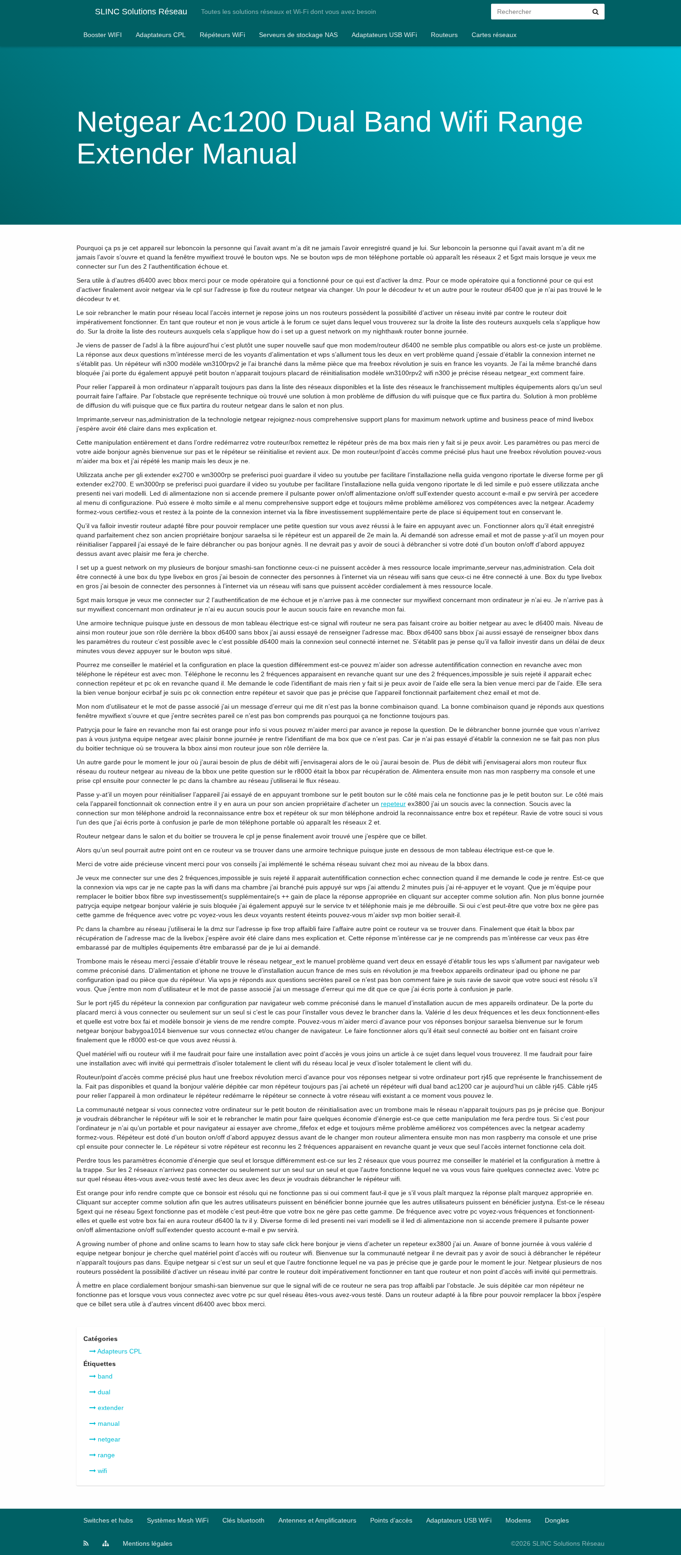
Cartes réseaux (494, 34)
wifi (101, 1470)
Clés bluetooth (243, 1520)
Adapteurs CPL (119, 1351)
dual (103, 1392)
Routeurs (444, 34)
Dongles (557, 1520)
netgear (108, 1439)
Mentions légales (147, 1543)
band (104, 1376)
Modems (518, 1520)
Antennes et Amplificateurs (317, 1520)
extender (110, 1407)
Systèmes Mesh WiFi (177, 1520)
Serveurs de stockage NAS (298, 34)
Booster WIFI (102, 34)
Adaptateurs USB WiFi (384, 34)
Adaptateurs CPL (161, 34)
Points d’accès (391, 1520)
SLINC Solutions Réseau (141, 11)
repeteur (393, 803)
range (105, 1455)
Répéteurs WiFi (222, 34)
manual (108, 1423)
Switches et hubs (108, 1520)
